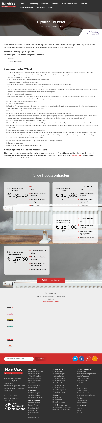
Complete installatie (26, 7)
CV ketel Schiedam (34, 385)
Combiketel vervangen (35, 397)
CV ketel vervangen (58, 374)
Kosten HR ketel (33, 405)
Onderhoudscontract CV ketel (86, 395)
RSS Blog (79, 412)
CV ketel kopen (57, 369)
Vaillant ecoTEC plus (83, 378)
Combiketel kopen (34, 393)
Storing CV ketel (82, 388)
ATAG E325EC (81, 383)
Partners (31, 415)
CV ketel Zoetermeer (35, 378)
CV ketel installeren (58, 383)
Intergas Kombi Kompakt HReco (87, 374)
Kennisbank (41, 7)
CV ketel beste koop (58, 385)
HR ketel (55, 395)
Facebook (80, 408)
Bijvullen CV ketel (82, 390)
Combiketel (32, 390)
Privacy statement (34, 417)
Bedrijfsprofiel (33, 408)
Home (22, 3)
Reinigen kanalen (82, 400)
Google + (79, 410)
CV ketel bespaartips (58, 378)
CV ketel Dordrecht (34, 374)
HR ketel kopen (57, 397)
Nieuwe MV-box (82, 403)
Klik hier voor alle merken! (51, 301)
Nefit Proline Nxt (82, 380)
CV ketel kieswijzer (58, 387)
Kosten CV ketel (34, 400)
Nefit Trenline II (81, 371)
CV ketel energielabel (59, 390)
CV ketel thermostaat (59, 392)
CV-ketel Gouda (33, 383)
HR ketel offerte (57, 400)
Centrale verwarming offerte (61, 407)
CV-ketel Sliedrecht (34, 387)
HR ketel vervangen (58, 402)
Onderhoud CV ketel (83, 393)
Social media (81, 406)
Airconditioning (33, 3)
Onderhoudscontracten (69, 3)
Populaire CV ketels (84, 369)
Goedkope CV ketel (58, 376)
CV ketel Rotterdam (34, 376)
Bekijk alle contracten (51, 280)
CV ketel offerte (57, 371)
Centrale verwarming (59, 405)
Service (47, 26)
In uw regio (32, 369)
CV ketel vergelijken (58, 380)
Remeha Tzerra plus (83, 376)
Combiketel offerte (34, 395)
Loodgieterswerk (33, 412)
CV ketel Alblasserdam (35, 371)
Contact (50, 7)
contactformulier (76, 155)
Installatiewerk (33, 410)
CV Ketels (55, 3)
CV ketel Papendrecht (35, 380)
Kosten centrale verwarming (61, 409)
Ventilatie (84, 3)
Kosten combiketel (34, 403)
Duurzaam (44, 3)
